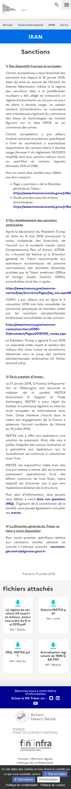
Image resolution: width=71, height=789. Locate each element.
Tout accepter (56, 774)
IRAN (51, 25)
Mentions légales (42, 758)
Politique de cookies (53, 785)
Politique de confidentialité (35, 762)
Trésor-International (30, 25)
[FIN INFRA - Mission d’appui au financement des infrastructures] (35, 745)
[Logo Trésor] (32, 10)
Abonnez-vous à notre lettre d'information (35, 692)
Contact (23, 758)
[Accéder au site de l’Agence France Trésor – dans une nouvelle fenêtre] (35, 716)
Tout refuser (25, 779)
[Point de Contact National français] (36, 730)
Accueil (7, 25)
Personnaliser (48, 779)
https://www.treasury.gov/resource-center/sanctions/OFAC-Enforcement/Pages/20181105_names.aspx (36, 328)
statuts (16, 512)
